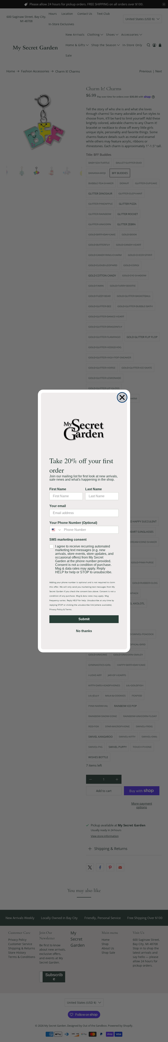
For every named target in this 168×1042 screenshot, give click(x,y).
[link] (84, 429)
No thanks (84, 631)
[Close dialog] (122, 397)
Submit (84, 619)
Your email (57, 506)
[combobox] (56, 530)
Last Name (93, 489)
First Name (57, 489)
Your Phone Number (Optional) (73, 522)
